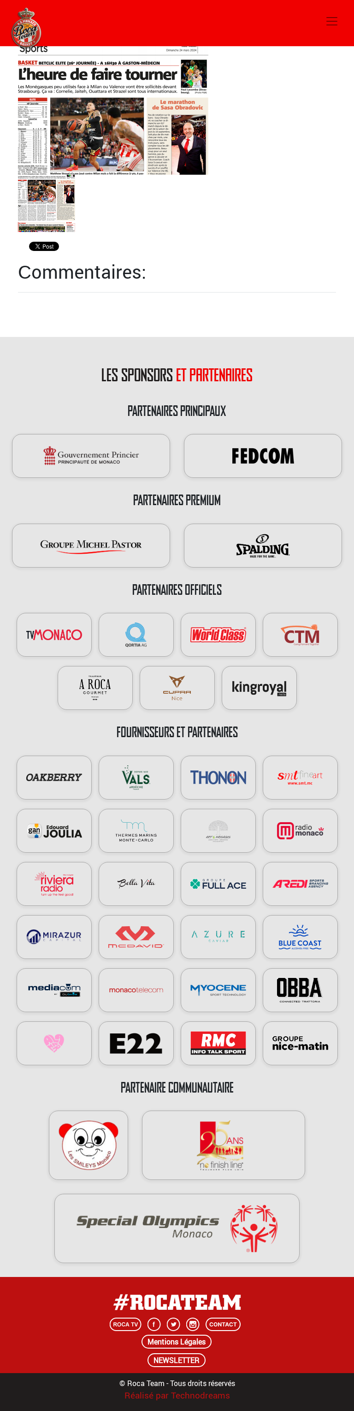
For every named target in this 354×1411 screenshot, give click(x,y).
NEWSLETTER (176, 1360)
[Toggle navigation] (332, 21)
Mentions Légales (177, 1342)
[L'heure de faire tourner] (113, 107)
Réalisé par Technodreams (177, 1395)
